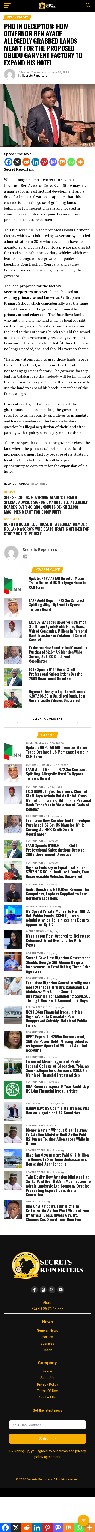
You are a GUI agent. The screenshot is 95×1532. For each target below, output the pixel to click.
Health (47, 1350)
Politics (47, 1337)
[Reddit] (26, 162)
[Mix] (62, 162)
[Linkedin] (35, 162)
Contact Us (47, 1397)
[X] (17, 162)
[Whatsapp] (71, 162)
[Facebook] (8, 162)
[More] (80, 162)
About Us (47, 1378)
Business (47, 1343)
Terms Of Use (47, 1391)
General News (47, 1330)
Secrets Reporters (34, 75)
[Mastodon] (53, 162)
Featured (40, 483)
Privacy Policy (47, 1384)
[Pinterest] (44, 162)
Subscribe (47, 1439)
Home (47, 1371)
